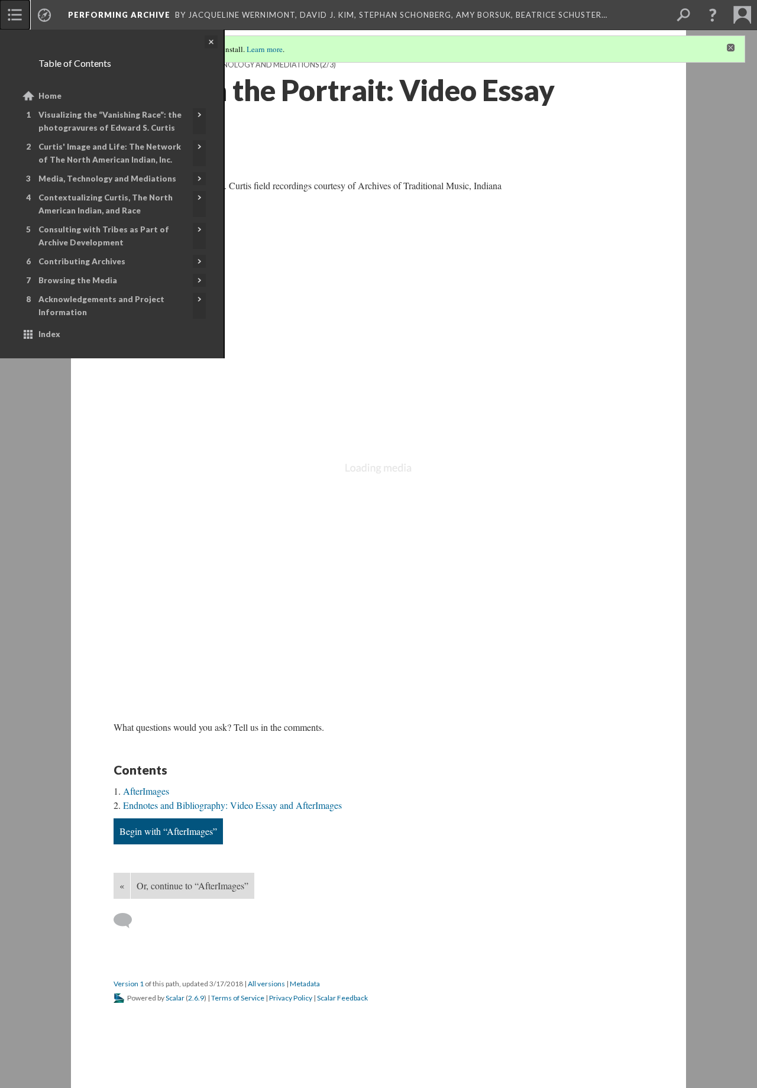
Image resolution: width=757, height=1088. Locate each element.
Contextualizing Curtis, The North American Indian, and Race (105, 204)
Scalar (175, 997)
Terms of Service (237, 997)
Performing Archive (119, 15)
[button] (712, 15)
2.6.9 (196, 997)
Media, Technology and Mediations (107, 178)
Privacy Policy (290, 997)
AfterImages (146, 791)
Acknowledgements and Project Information (101, 305)
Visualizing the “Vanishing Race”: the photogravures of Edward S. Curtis (110, 121)
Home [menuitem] (50, 96)
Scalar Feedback (342, 997)
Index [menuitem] (49, 334)
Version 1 (129, 983)
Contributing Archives (81, 261)
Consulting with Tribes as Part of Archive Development (103, 236)
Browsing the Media (77, 280)
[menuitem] (15, 15)
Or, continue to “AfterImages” (192, 885)
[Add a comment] (128, 920)
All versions (266, 983)
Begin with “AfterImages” (168, 831)
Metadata (305, 983)
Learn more (265, 49)
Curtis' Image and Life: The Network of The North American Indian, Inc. (109, 153)
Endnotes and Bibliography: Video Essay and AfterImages (232, 805)
